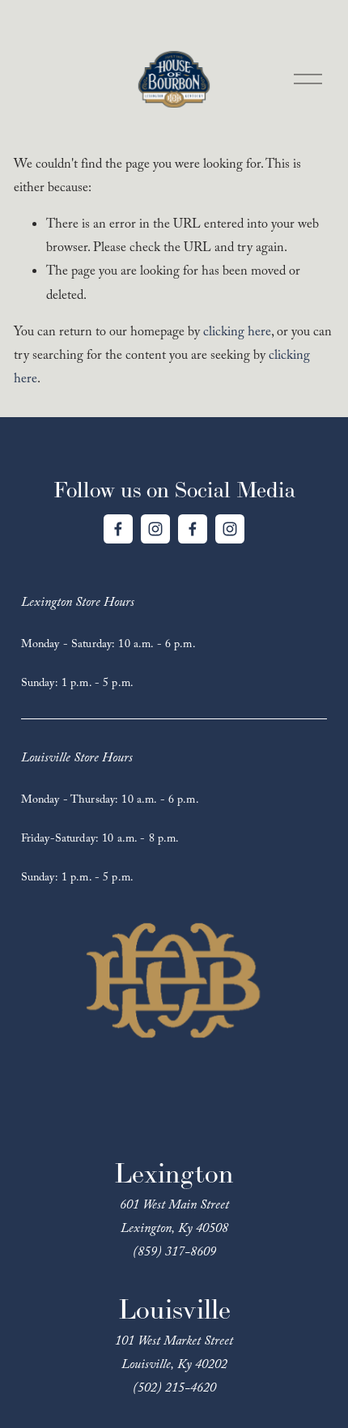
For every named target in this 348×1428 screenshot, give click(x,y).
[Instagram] (155, 528)
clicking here (237, 333)
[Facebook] (118, 528)
